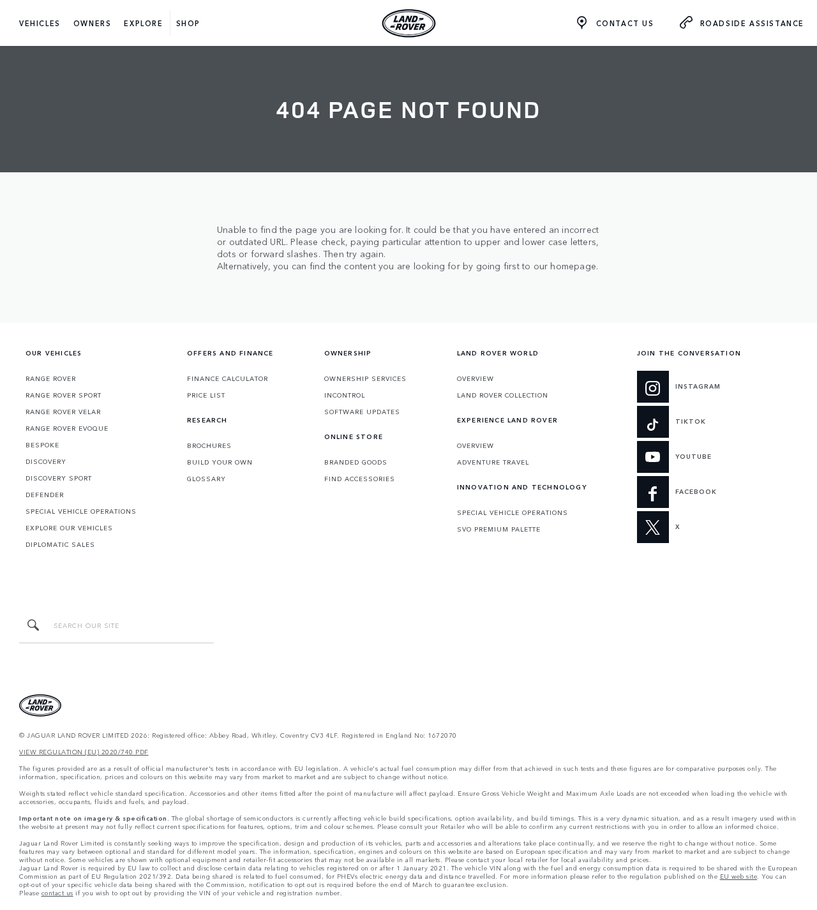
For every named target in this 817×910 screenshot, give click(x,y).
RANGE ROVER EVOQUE (67, 428)
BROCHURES (209, 445)
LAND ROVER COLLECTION (502, 395)
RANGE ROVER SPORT (63, 395)
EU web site (739, 876)
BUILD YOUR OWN (220, 462)
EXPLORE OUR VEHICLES (69, 527)
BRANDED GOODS (355, 462)
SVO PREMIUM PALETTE (499, 529)
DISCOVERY (46, 461)
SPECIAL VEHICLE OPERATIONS (81, 511)
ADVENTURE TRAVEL (493, 462)
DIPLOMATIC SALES (60, 544)
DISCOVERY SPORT (59, 478)
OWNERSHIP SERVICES (365, 378)
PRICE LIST (206, 395)
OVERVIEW (475, 378)
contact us (57, 893)
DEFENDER (45, 494)
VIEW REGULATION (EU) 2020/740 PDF (84, 752)
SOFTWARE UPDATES (362, 411)
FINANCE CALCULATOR (227, 378)
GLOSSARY (206, 478)
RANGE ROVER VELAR (63, 411)
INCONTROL (344, 395)
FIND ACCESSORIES (359, 478)
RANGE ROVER (51, 378)
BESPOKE (42, 444)
